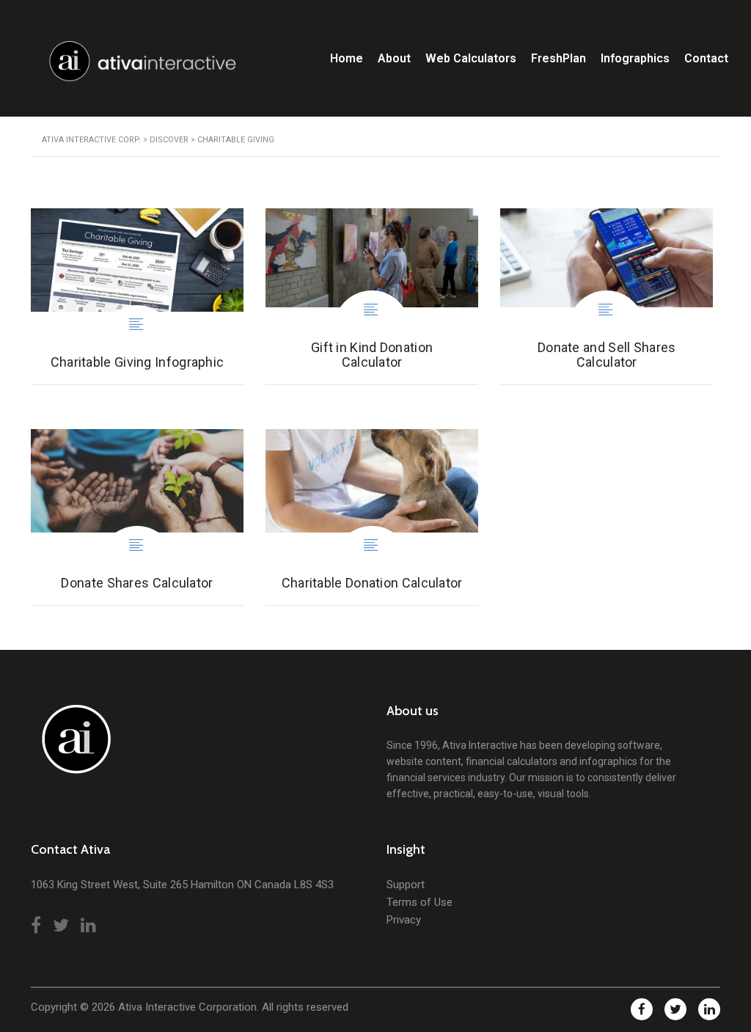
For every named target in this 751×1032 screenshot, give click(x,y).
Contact (706, 58)
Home (346, 58)
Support (406, 884)
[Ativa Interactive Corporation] (73, 746)
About (394, 58)
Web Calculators (470, 58)
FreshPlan (558, 58)
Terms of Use (420, 902)
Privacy (404, 919)
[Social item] (36, 926)
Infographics (635, 58)
